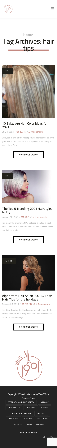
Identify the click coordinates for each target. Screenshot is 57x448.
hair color (31, 408)
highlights (16, 424)
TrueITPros (43, 394)
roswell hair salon (36, 424)
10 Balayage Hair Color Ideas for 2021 (25, 125)
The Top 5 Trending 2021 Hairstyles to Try (27, 210)
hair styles (13, 419)
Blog (8, 71)
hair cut (45, 408)
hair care (44, 402)
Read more (28, 95)
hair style (41, 413)
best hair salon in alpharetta (21, 402)
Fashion (9, 261)
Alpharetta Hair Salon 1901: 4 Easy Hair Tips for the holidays (27, 297)
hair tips (28, 419)
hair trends (42, 419)
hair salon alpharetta (21, 413)
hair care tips (14, 408)
